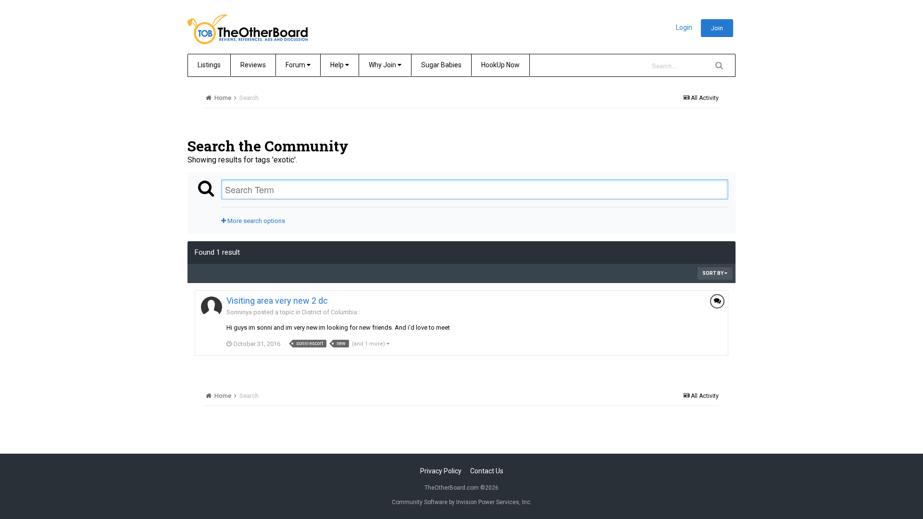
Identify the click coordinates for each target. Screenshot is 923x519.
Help (337, 65)
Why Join (383, 65)
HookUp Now (500, 65)
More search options (255, 220)
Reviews (253, 65)
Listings (209, 65)
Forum (296, 65)
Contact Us (486, 471)
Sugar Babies (441, 65)
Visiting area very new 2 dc (277, 301)
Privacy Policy (441, 471)
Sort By (713, 273)
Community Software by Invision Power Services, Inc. (462, 502)
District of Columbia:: (331, 312)
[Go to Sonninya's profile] (211, 307)
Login (684, 27)
